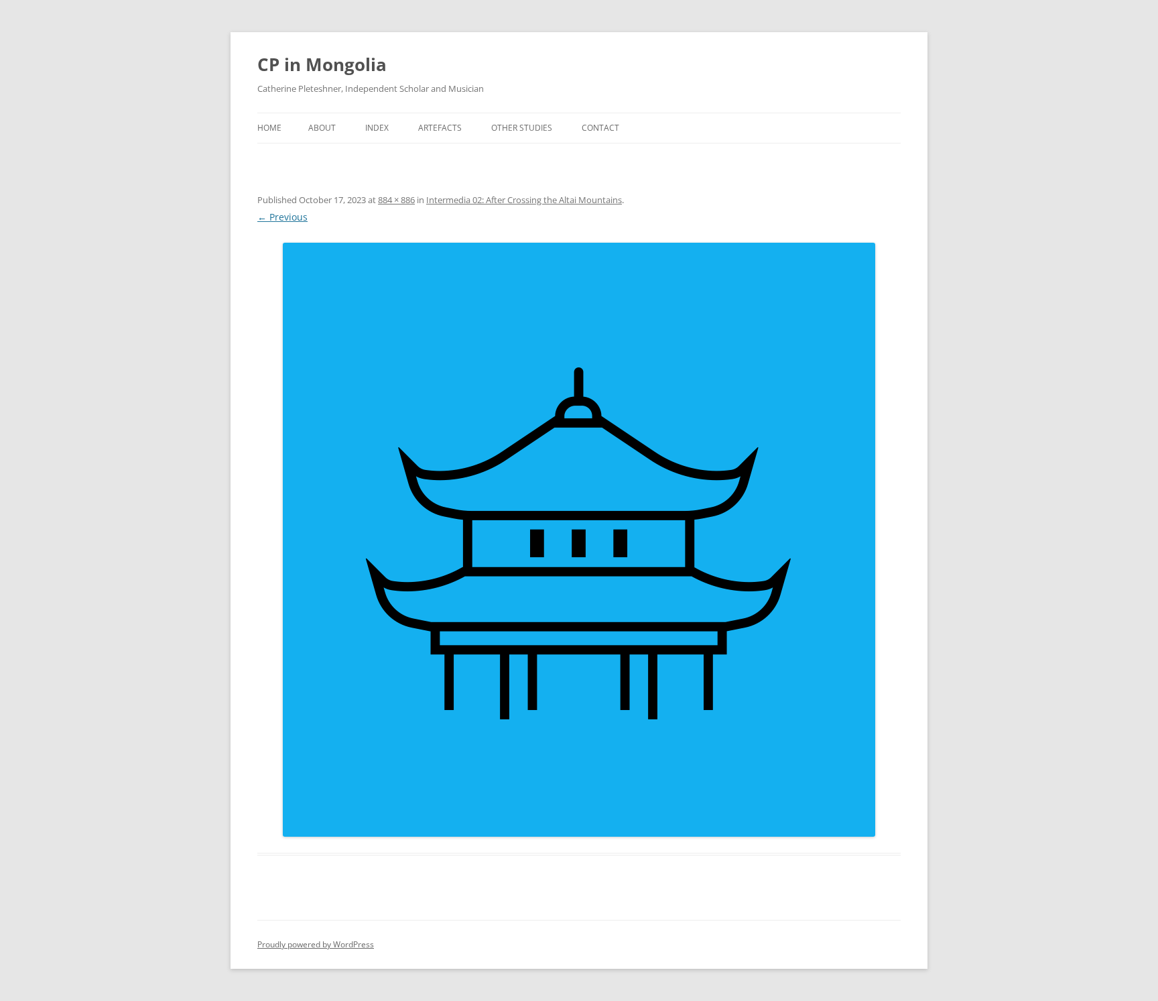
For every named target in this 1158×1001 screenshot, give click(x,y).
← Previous (282, 217)
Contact (600, 127)
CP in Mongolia (322, 64)
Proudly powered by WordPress (315, 944)
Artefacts (440, 127)
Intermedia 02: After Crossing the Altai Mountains (524, 200)
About (322, 127)
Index (377, 127)
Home (269, 127)
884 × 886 (396, 200)
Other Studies (521, 127)
